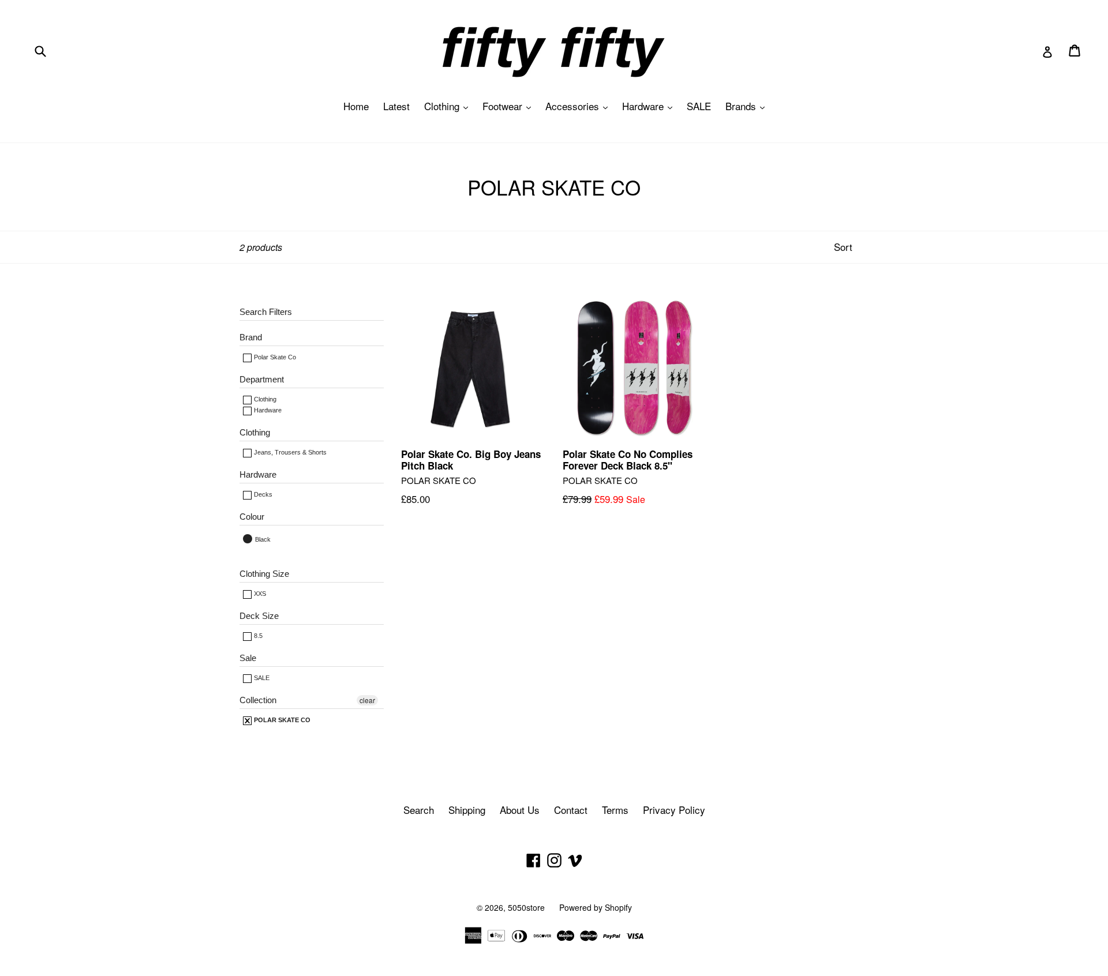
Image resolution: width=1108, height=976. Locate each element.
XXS (259, 593)
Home (356, 106)
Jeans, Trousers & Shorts (289, 452)
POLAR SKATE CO (281, 719)
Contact (570, 809)
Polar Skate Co (274, 357)
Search (418, 809)
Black (262, 539)
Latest (396, 106)
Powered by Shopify (595, 907)
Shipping (466, 809)
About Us (520, 809)
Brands (747, 106)
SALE (699, 106)
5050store (526, 907)
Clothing (449, 106)
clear (367, 700)
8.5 (257, 635)
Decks (262, 494)
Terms (615, 809)
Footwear (509, 106)
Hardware (650, 106)
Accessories (579, 106)
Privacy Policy (674, 809)
